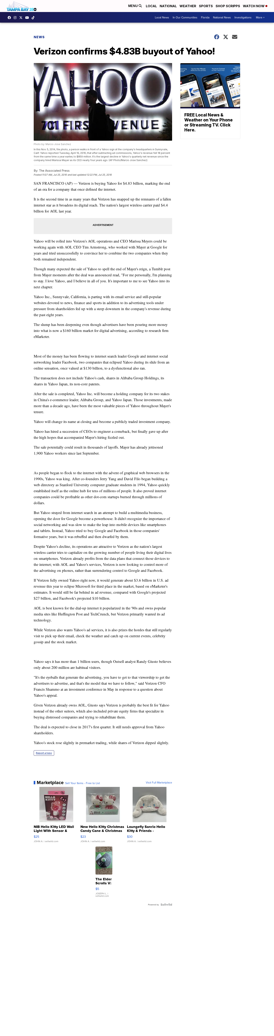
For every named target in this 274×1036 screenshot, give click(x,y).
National (168, 6)
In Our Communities (185, 17)
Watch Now (254, 6)
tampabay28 (21, 17)
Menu (133, 6)
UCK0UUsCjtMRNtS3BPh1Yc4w (28, 17)
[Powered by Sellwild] (166, 904)
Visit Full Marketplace (159, 782)
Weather (188, 6)
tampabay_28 (16, 17)
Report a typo (44, 752)
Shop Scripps (228, 6)
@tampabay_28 (34, 17)
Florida (205, 17)
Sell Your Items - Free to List (82, 783)
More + (260, 17)
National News (222, 17)
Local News (162, 17)
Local (151, 6)
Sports (206, 6)
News (39, 37)
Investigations (243, 17)
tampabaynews (10, 17)
